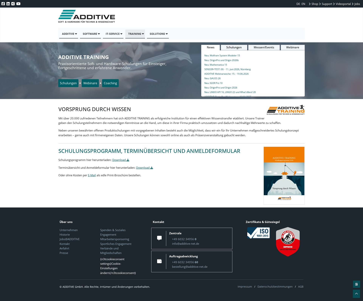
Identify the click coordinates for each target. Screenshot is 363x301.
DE (298, 4)
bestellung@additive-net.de (189, 267)
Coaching (110, 83)
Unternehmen (69, 230)
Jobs (357, 4)
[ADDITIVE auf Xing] (13, 3)
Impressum (245, 286)
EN (303, 4)
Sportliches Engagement (115, 244)
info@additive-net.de (185, 243)
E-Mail (92, 175)
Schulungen (68, 83)
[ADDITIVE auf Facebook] (3, 3)
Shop (314, 4)
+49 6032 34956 (184, 239)
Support (326, 4)
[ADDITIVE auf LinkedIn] (8, 3)
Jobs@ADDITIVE (70, 239)
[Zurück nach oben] (356, 294)
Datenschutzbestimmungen (275, 286)
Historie (65, 234)
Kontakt (65, 244)
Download (119, 160)
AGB (300, 286)
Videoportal (343, 4)
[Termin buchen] (356, 284)
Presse (64, 253)
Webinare (90, 83)
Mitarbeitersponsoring (114, 239)
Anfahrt (64, 248)
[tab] (210, 47)
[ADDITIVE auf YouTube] (18, 3)
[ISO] (258, 232)
